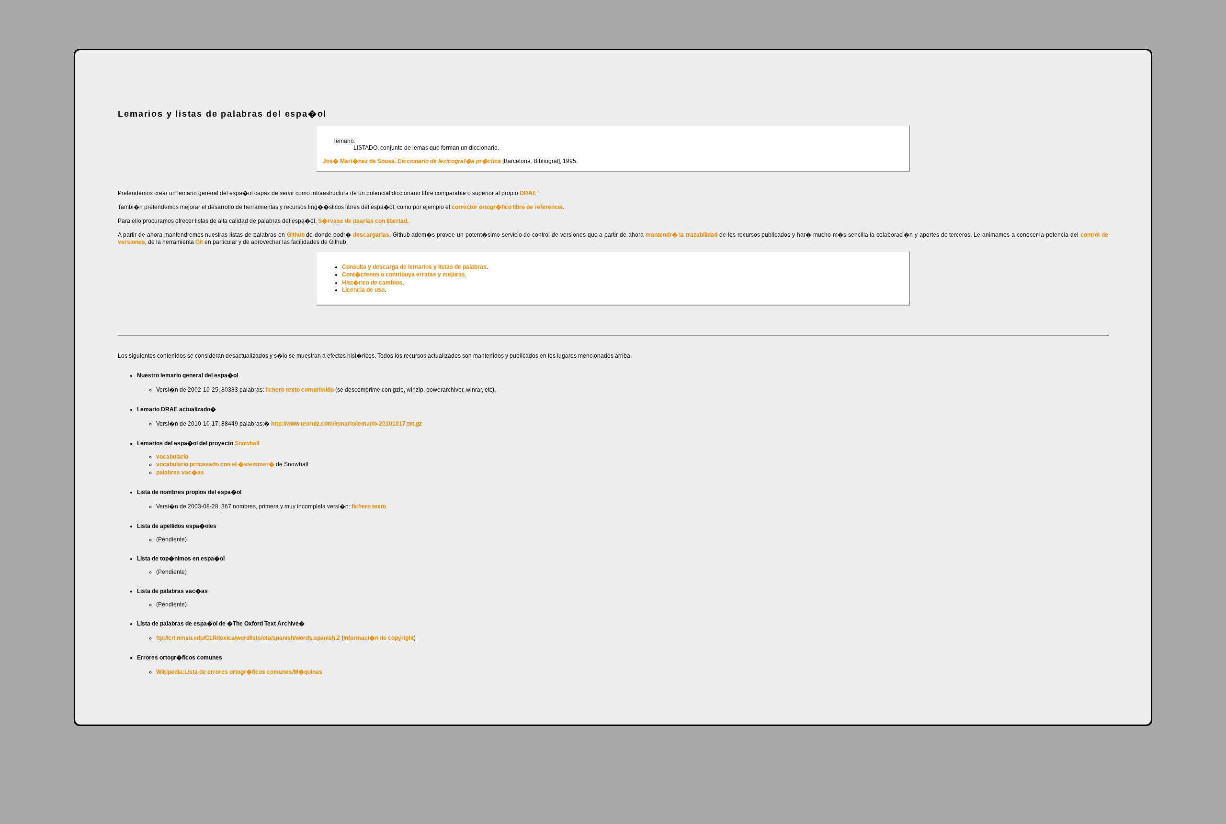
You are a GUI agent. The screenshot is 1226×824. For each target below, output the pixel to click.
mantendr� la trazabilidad (682, 234)
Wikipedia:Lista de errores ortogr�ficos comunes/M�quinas (239, 672)
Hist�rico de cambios (372, 282)
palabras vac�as (180, 472)
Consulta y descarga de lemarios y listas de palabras (414, 267)
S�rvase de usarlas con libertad (362, 221)
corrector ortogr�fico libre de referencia (507, 207)
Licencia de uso (363, 289)
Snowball (247, 443)
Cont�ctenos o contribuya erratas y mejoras (403, 274)
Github (296, 234)
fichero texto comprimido (299, 389)
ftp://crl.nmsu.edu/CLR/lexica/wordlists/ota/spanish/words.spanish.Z (248, 638)
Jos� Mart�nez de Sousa (359, 161)
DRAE (528, 193)
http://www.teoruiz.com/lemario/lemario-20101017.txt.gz (346, 423)
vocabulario (172, 456)
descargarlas (371, 234)
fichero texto (369, 506)
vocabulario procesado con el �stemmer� (215, 464)
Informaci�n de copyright (378, 638)
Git (199, 242)
